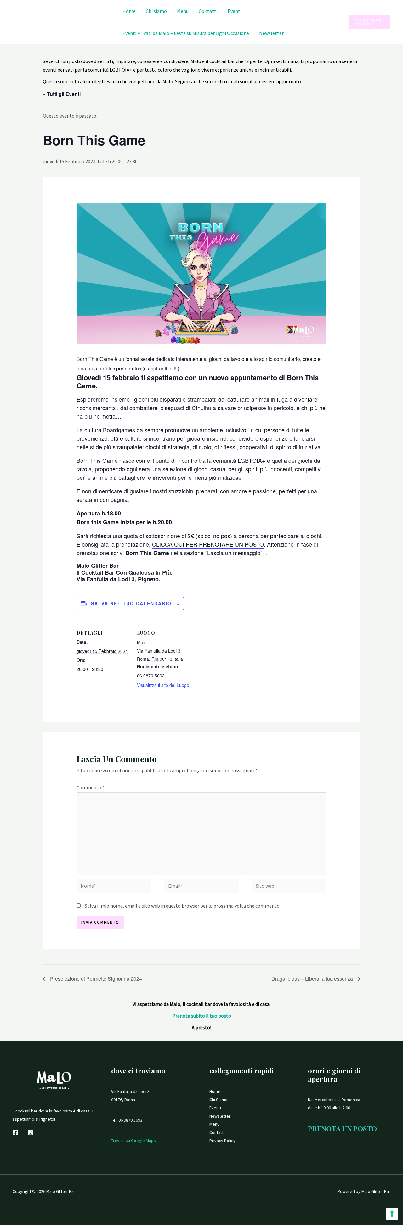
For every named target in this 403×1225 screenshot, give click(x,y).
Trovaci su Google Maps (133, 1140)
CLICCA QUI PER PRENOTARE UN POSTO (208, 544)
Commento (91, 787)
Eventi (234, 11)
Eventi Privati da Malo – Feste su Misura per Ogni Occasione (185, 33)
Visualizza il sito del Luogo (163, 685)
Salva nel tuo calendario (131, 603)
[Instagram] (30, 1132)
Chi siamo (156, 11)
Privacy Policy (222, 1140)
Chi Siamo (218, 1099)
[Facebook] (15, 1132)
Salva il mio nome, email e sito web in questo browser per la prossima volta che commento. (183, 906)
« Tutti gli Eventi (62, 93)
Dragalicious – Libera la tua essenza (312, 978)
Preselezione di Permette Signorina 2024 (95, 978)
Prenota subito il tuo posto (201, 1016)
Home (129, 11)
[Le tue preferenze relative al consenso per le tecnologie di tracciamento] (392, 1214)
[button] (369, 22)
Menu (183, 11)
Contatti (208, 11)
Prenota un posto (342, 1128)
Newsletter (271, 33)
